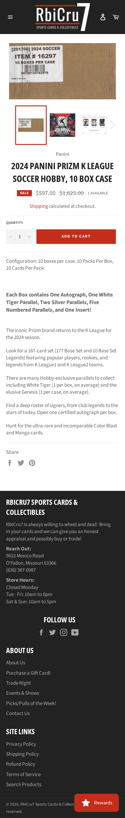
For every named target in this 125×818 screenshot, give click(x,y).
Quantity (14, 223)
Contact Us (18, 713)
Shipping (38, 206)
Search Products (23, 784)
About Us (15, 662)
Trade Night (18, 683)
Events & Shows (22, 693)
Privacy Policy (21, 744)
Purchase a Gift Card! (28, 673)
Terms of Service (23, 774)
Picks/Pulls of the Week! (31, 703)
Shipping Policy (22, 754)
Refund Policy (20, 764)
